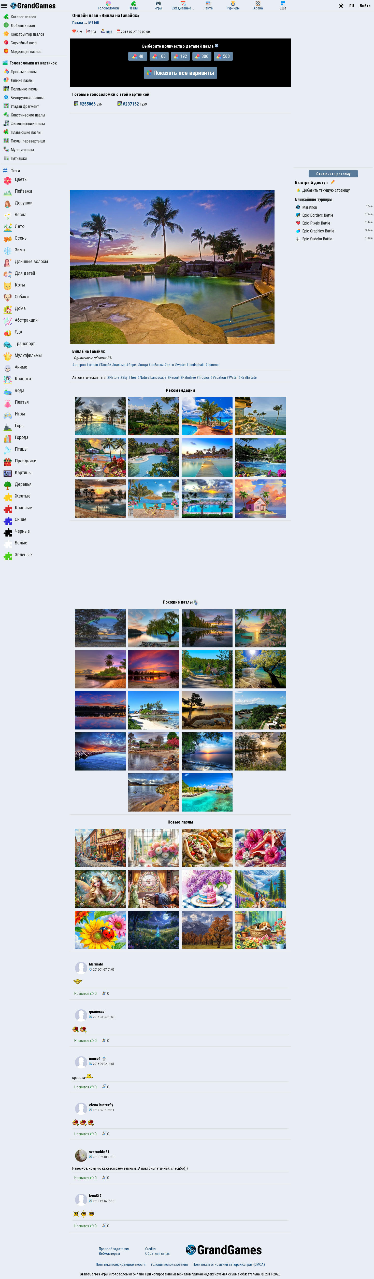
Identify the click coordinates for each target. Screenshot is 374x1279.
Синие (20, 519)
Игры (20, 414)
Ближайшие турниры (313, 199)
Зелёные (23, 554)
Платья (22, 402)
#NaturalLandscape (151, 377)
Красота (23, 379)
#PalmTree (188, 377)
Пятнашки (19, 158)
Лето (19, 226)
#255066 (87, 104)
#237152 (131, 104)
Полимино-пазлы (24, 89)
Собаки (22, 296)
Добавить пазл (23, 25)
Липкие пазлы (22, 80)
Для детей (25, 273)
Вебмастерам (109, 1253)
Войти (365, 5)
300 (205, 56)
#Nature (113, 377)
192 (183, 56)
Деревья (23, 484)
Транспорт (25, 343)
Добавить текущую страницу (326, 190)
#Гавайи (105, 364)
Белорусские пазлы (27, 97)
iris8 (109, 32)
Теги (15, 171)
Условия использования (169, 1264)
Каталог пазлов (23, 17)
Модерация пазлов (26, 51)
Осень (20, 238)
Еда (18, 332)
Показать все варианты (183, 72)
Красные (23, 508)
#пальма (118, 364)
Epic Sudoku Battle (317, 239)
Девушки (24, 203)
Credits (150, 1249)
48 (141, 56)
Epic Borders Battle (317, 215)
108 (162, 56)
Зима (20, 250)
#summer (212, 364)
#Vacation (218, 377)
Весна (20, 214)
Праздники (25, 461)
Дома (20, 308)
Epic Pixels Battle (316, 223)
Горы (19, 425)
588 (226, 56)
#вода (143, 364)
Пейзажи (23, 191)
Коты (20, 285)
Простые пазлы (24, 71)
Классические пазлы (28, 115)
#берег (131, 364)
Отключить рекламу (333, 174)
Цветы (21, 179)
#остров (79, 364)
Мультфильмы (28, 355)
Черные (22, 531)
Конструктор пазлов (27, 34)
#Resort (173, 377)
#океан (92, 364)
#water (180, 364)
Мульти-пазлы (22, 149)
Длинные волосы (31, 261)
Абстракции (26, 320)
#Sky (123, 377)
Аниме (21, 367)
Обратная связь (157, 1253)
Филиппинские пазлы (28, 123)
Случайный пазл (24, 43)
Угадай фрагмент (25, 106)
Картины (23, 472)
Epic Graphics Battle (318, 231)
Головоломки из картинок (33, 63)
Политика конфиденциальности (121, 1264)
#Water (232, 377)
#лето (169, 364)
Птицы (21, 449)
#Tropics (203, 377)
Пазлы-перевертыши (28, 141)
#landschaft (195, 364)
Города (21, 437)
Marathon (309, 207)
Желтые (23, 496)
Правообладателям (114, 1249)
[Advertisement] (180, 151)
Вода (19, 390)
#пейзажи (156, 364)
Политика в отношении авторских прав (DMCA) (229, 1264)
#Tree (132, 377)
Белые (21, 543)
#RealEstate (247, 377)
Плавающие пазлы (26, 132)
